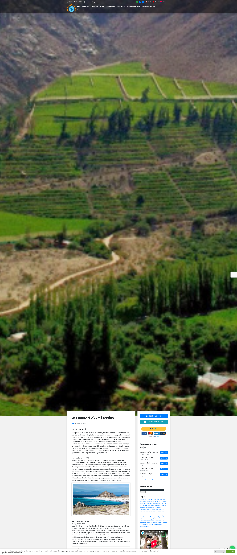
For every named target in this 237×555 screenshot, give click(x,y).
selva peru (161, 521)
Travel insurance (155, 422)
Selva (102, 6)
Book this (164, 453)
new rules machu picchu (159, 515)
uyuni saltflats (149, 524)
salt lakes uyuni (144, 519)
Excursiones (121, 6)
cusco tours (158, 505)
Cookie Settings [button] (219, 552)
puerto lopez (158, 517)
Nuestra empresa (83, 6)
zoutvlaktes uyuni (145, 526)
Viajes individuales (148, 6)
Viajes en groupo (83, 10)
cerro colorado (163, 501)
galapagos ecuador (145, 509)
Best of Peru (155, 501)
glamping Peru (144, 511)
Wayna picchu (158, 524)
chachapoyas (144, 503)
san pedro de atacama (155, 519)
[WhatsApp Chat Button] (232, 548)
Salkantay (165, 517)
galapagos (158, 507)
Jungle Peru (151, 511)
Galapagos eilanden (158, 509)
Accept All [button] (231, 552)
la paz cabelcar (159, 511)
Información (110, 6)
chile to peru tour (153, 503)
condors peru (146, 505)
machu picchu (144, 513)
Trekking (94, 6)
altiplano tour (143, 499)
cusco (152, 505)
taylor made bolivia (158, 522)
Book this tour (154, 416)
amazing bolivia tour (154, 499)
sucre (141, 522)
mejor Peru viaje (147, 515)
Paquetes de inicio (133, 6)
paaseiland (143, 517)
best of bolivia (148, 501)
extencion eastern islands (147, 507)
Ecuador (164, 505)
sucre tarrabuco (147, 522)
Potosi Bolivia (150, 517)
